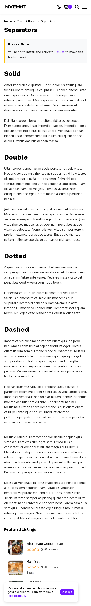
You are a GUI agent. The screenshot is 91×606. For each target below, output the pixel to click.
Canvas (59, 52)
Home (8, 21)
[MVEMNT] (16, 6)
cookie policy (17, 595)
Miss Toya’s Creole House (45, 543)
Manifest (33, 561)
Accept (67, 592)
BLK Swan (34, 582)
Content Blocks (26, 21)
